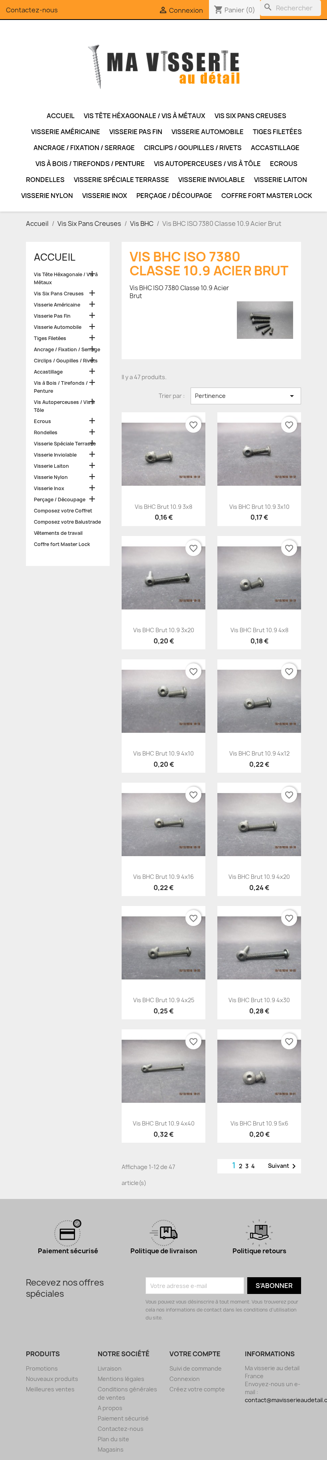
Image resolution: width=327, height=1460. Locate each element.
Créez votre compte (197, 1389)
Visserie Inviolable (211, 179)
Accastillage (275, 147)
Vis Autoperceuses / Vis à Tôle (207, 163)
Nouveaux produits (52, 1379)
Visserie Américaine (65, 131)
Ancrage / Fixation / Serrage (84, 147)
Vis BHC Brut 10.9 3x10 (259, 506)
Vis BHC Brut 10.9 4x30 (259, 1000)
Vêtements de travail (58, 533)
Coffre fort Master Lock (266, 195)
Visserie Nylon (47, 195)
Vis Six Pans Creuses (250, 115)
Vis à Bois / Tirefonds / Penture (90, 163)
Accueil (61, 115)
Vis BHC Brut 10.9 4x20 (259, 876)
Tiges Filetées (277, 131)
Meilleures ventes (50, 1389)
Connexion (184, 1379)
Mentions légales (121, 1379)
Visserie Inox (104, 195)
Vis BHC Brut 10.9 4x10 (163, 753)
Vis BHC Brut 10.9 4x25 (163, 1000)
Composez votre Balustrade (67, 521)
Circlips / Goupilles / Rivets (193, 147)
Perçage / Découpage (174, 195)
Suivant (283, 1166)
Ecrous (283, 163)
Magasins (111, 1449)
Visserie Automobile (207, 131)
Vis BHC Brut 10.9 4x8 (259, 630)
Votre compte (195, 1353)
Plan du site (113, 1439)
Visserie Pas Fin (135, 131)
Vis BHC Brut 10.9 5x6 (259, 1123)
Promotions (42, 1368)
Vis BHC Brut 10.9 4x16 (163, 876)
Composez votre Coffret (63, 510)
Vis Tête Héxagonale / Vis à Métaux (144, 115)
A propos (110, 1408)
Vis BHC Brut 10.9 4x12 (259, 753)
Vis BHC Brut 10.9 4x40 (164, 1123)
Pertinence (246, 396)
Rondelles (45, 179)
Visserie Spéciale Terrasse (121, 179)
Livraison (110, 1368)
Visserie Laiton (280, 179)
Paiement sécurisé (123, 1418)
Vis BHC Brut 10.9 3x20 (163, 630)
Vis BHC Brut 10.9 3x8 (163, 506)
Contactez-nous (32, 10)
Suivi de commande (195, 1368)
